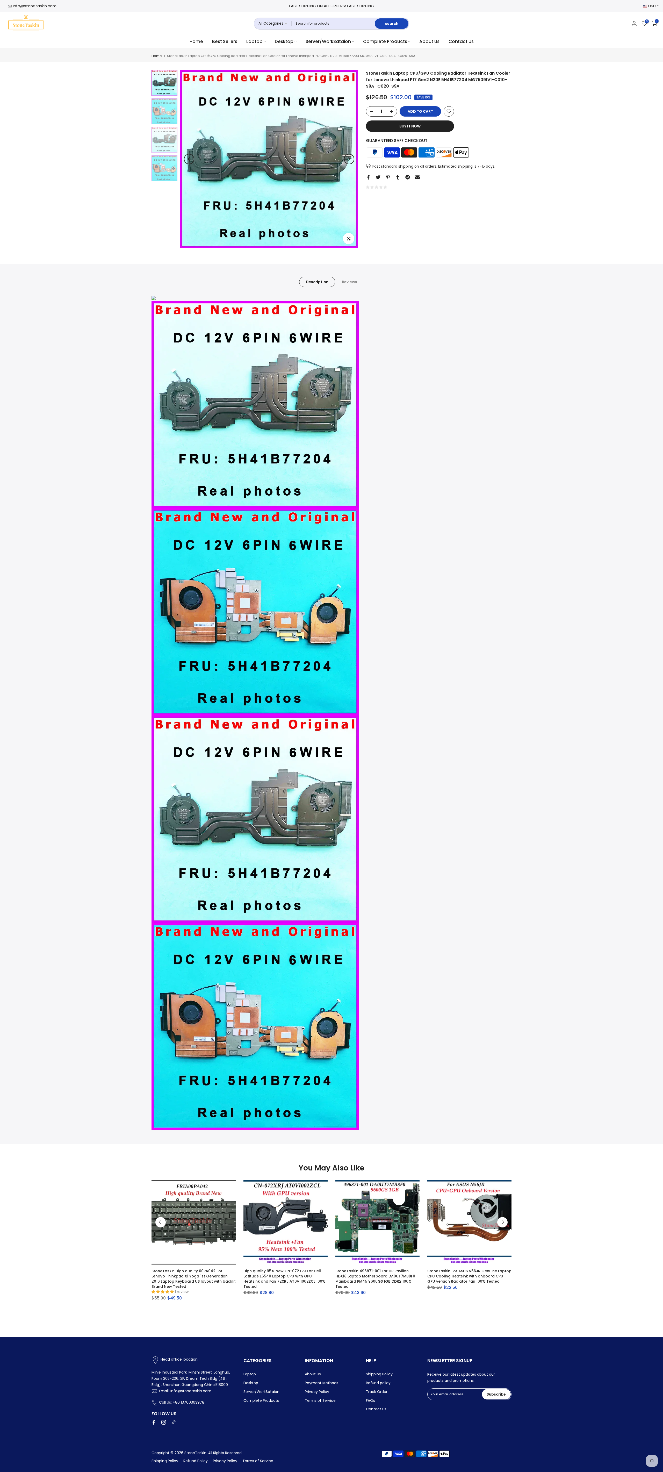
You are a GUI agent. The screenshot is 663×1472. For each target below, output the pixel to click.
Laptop (254, 41)
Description (317, 281)
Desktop (284, 41)
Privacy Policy (317, 1391)
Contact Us (461, 41)
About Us (429, 41)
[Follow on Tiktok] (173, 1422)
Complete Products (385, 41)
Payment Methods (321, 1382)
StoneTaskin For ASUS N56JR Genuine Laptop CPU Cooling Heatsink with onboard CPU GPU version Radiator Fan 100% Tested (469, 1276)
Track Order (376, 1391)
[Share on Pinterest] (388, 177)
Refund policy (378, 1382)
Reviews (349, 281)
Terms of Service (320, 1400)
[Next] (349, 159)
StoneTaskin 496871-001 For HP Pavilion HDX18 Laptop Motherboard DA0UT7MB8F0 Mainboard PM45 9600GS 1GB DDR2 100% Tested (375, 1278)
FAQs (370, 1400)
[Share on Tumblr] (397, 177)
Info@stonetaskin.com (34, 6)
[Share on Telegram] (407, 177)
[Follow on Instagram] (163, 1422)
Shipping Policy (379, 1374)
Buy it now (410, 126)
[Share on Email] (417, 177)
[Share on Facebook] (368, 177)
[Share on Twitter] (378, 177)
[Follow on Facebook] (154, 1422)
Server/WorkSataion (328, 41)
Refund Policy (195, 1460)
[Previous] (189, 159)
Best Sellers (224, 41)
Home (196, 41)
